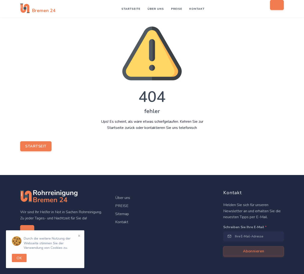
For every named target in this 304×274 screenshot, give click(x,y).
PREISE (176, 9)
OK (19, 258)
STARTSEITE (130, 9)
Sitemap (121, 214)
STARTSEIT (36, 146)
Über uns (155, 9)
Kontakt (196, 9)
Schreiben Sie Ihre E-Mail (244, 227)
